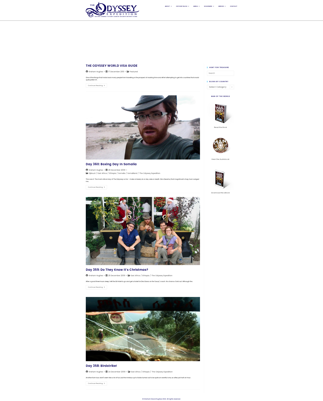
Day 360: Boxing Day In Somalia (111, 164)
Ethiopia (112, 173)
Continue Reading (97, 86)
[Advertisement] (161, 39)
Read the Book (220, 127)
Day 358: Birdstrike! (101, 366)
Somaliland (132, 173)
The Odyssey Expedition (149, 173)
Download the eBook (220, 193)
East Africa (102, 173)
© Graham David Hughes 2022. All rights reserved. (161, 399)
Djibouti (92, 173)
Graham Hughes (96, 71)
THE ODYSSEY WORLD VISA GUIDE (112, 66)
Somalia (121, 173)
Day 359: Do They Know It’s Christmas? (117, 270)
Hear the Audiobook (221, 159)
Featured (134, 71)
